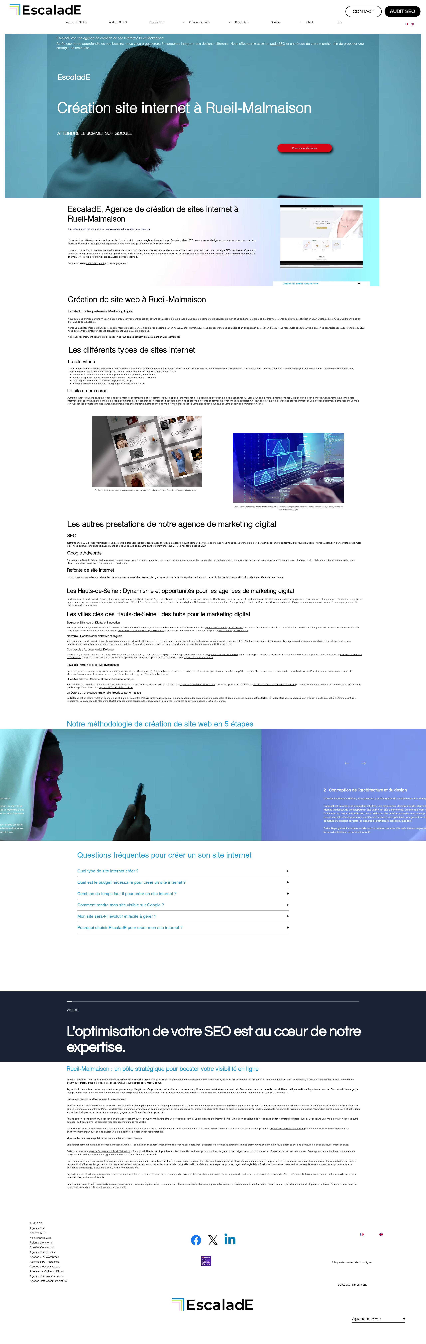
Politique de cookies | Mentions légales (352, 1262)
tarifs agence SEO (196, 545)
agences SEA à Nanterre (241, 640)
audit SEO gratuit (95, 263)
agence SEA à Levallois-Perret (158, 671)
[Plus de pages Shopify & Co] (184, 22)
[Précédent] (347, 763)
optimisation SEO (307, 318)
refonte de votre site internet (156, 243)
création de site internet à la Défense (326, 697)
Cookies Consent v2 (42, 1247)
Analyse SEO (37, 1233)
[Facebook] (196, 1240)
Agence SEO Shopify (42, 1252)
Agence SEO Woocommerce (47, 1276)
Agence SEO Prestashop (44, 1261)
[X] (213, 1240)
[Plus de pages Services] (301, 22)
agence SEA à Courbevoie (222, 654)
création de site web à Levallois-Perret (296, 671)
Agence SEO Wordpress (44, 1256)
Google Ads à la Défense (159, 700)
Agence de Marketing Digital (47, 1271)
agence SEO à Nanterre (218, 643)
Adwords (89, 321)
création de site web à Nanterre (87, 643)
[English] (412, 24)
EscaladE (362, 1284)
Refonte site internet (41, 1242)
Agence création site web (45, 1266)
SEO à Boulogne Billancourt (233, 630)
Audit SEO (36, 1223)
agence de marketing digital (167, 403)
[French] (406, 24)
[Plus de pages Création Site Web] (229, 22)
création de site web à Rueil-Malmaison (274, 684)
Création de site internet (262, 318)
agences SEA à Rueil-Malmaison (197, 684)
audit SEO (277, 43)
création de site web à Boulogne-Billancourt (141, 630)
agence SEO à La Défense (211, 700)
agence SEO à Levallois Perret (152, 674)
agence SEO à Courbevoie (198, 657)
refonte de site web (287, 318)
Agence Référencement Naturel (48, 1280)
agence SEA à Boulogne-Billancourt (224, 627)
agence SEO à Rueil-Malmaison (116, 687)
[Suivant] (364, 763)
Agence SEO (37, 1228)
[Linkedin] (230, 1240)
